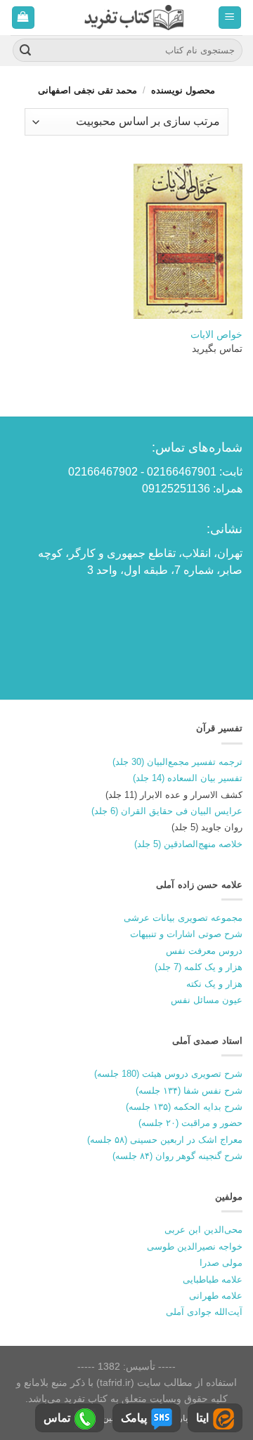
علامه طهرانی (215, 1295)
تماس (57, 1418)
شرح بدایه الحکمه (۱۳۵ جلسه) (184, 1106)
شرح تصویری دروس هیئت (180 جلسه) (168, 1073)
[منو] (230, 18)
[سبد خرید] (23, 18)
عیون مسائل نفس (206, 1000)
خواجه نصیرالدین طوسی (194, 1246)
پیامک (134, 1418)
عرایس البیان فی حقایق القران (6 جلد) (166, 811)
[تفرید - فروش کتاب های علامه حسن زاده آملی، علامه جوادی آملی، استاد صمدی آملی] (133, 17)
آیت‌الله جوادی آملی (204, 1312)
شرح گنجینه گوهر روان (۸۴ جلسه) (177, 1156)
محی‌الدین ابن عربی (203, 1229)
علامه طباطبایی (212, 1279)
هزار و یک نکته (214, 983)
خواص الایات (216, 334)
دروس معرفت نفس (204, 950)
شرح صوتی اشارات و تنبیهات (186, 934)
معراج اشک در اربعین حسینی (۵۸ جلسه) (164, 1139)
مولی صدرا (221, 1262)
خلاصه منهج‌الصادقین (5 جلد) (188, 844)
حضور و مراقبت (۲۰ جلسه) (190, 1123)
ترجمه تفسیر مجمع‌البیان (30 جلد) (177, 762)
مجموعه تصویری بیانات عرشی (183, 917)
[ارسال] (25, 51)
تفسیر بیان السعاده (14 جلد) (187, 778)
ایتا (202, 1418)
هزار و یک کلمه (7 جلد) (198, 967)
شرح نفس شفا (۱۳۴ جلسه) (189, 1090)
